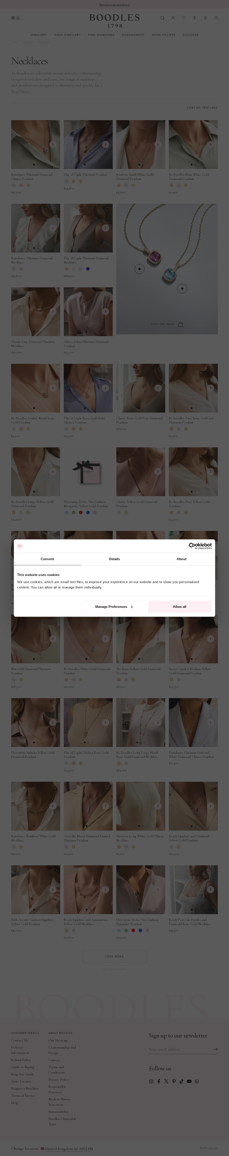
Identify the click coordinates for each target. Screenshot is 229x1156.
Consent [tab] (47, 559)
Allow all (179, 606)
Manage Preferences (111, 606)
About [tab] (182, 559)
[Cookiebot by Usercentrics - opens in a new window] (192, 546)
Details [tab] (114, 559)
